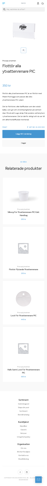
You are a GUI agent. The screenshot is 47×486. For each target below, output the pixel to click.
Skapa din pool (23, 407)
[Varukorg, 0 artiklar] (43, 3)
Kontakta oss (23, 455)
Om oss (23, 448)
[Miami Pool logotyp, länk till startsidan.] (23, 3)
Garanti (23, 430)
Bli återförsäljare (23, 452)
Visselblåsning (23, 459)
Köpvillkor (23, 426)
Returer (23, 433)
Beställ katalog (23, 415)
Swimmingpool (23, 404)
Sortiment (23, 411)
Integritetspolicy (23, 437)
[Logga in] (38, 3)
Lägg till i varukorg (23, 134)
